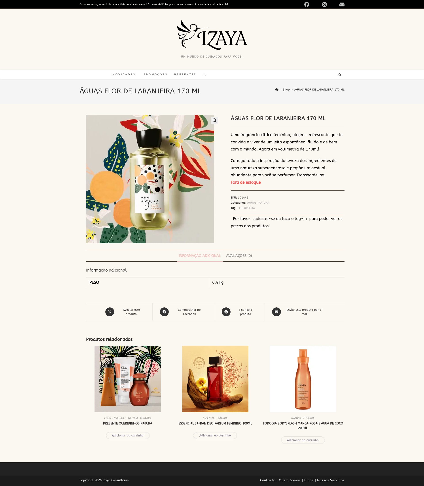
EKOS (107, 418)
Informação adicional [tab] (200, 256)
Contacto (268, 480)
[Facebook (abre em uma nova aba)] (312, 4)
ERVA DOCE (119, 418)
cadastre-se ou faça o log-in (279, 218)
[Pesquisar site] (340, 75)
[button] (214, 120)
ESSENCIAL (209, 418)
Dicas (309, 480)
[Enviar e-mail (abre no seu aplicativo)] (341, 4)
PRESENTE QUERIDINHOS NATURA (127, 423)
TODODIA (145, 418)
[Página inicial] (276, 89)
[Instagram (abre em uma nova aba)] (329, 4)
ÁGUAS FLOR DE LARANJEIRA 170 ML (319, 89)
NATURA (263, 202)
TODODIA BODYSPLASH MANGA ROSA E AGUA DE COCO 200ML (303, 426)
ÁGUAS (252, 202)
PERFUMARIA (246, 208)
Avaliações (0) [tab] (239, 256)
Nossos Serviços (330, 480)
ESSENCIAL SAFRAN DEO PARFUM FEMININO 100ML (215, 423)
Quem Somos (290, 480)
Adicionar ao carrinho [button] (128, 435)
